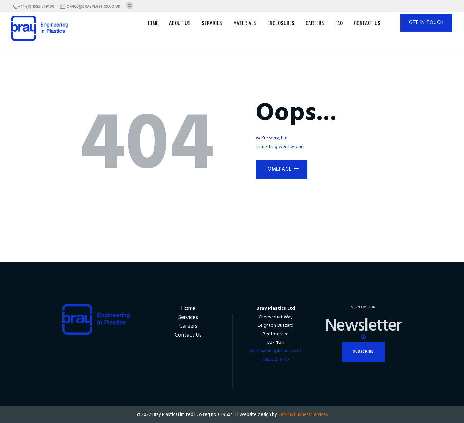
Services (188, 317)
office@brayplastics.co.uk (276, 351)
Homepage (278, 169)
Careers (188, 326)
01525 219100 (276, 359)
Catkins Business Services (303, 415)
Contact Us (188, 335)
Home (188, 308)
